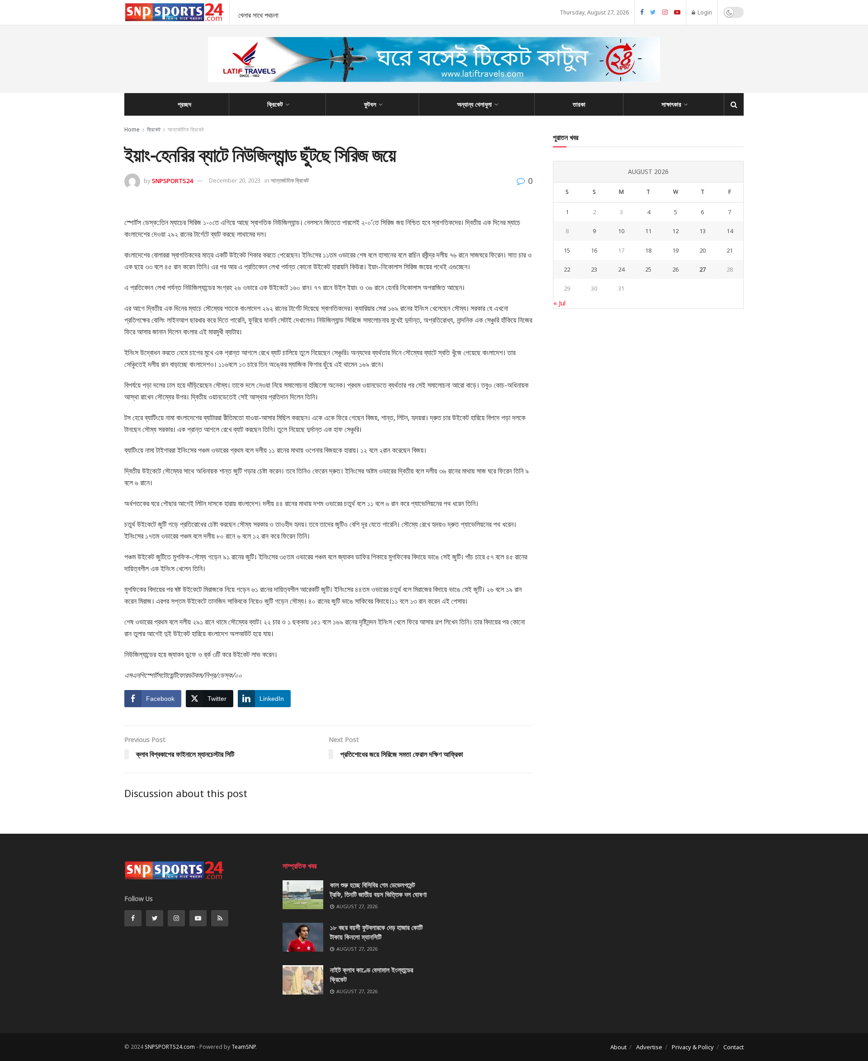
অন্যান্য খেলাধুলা (474, 104)
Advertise (649, 1047)
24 (621, 269)
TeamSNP (243, 1047)
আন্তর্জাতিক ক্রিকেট (186, 129)
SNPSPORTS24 (172, 180)
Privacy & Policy (693, 1047)
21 (729, 250)
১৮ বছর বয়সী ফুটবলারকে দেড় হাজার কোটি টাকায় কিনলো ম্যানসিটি (376, 932)
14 (729, 231)
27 (702, 269)
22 (567, 269)
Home (132, 129)
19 (675, 250)
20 (702, 250)
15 (567, 250)
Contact (733, 1047)
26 (675, 269)
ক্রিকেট (275, 104)
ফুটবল (370, 104)
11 (648, 231)
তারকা (579, 104)
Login (704, 12)
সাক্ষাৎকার (671, 104)
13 (702, 231)
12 (675, 231)
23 (594, 269)
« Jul (559, 303)
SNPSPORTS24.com (170, 1047)
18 (648, 250)
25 (648, 269)
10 (621, 231)
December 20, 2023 (234, 180)
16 (594, 250)
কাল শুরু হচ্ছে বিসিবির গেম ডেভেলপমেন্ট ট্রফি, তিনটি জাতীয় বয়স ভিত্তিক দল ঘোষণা (378, 889)
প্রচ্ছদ (184, 104)
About (618, 1047)
